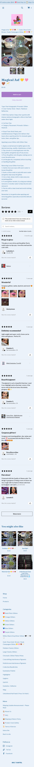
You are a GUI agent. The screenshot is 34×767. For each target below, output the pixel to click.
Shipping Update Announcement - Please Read (16, 706)
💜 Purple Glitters (9, 632)
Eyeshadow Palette (9, 671)
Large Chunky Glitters (10, 652)
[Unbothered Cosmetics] (17, 20)
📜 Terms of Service (9, 726)
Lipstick (5, 682)
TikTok (8, 750)
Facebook (9, 753)
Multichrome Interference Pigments (14, 663)
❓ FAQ (5, 715)
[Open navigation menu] (3, 8)
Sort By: (21, 231)
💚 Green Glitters (8, 624)
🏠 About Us (7, 711)
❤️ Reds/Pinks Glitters (10, 613)
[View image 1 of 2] (13, 71)
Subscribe (6, 730)
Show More (21, 484)
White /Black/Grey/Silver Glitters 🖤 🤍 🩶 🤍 (17, 637)
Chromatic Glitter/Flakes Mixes (13, 655)
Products (6, 601)
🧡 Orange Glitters (9, 617)
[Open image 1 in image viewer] (17, 50)
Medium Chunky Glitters (11, 648)
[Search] (22, 8)
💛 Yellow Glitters (9, 621)
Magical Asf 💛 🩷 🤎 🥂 (10, 30)
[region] (17, 2)
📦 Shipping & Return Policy (12, 719)
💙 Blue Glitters (8, 628)
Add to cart (17, 94)
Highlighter (6, 674)
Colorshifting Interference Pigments (14, 659)
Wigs (4, 690)
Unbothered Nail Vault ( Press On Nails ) (16, 693)
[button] (22, 211)
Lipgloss (5, 678)
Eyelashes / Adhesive (9, 686)
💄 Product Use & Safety (11, 723)
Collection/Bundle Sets (10, 667)
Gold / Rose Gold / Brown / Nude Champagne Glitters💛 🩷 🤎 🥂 (13, 643)
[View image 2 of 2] (21, 71)
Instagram (9, 746)
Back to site (7, 734)
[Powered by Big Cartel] (17, 762)
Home (5, 598)
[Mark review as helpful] (30, 257)
